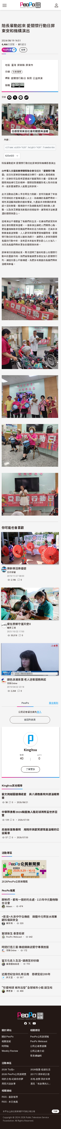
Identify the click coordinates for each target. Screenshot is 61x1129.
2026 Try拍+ (8, 1069)
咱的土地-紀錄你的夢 (12, 1078)
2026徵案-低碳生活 (40, 1069)
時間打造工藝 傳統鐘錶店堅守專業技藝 (25, 947)
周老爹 (9, 991)
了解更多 (30, 769)
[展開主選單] (4, 5)
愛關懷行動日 (18, 78)
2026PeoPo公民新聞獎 (15, 881)
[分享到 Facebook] (9, 97)
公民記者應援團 (38, 1046)
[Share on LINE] (21, 97)
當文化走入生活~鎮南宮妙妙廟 (20, 960)
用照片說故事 (9, 1083)
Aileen (9, 906)
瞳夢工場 (11, 628)
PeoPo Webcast (14, 937)
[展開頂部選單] (56, 5)
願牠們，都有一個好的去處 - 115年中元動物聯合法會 (30, 901)
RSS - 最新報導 (10, 1096)
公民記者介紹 (37, 1050)
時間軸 (5, 1046)
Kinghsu (30, 749)
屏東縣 (21, 65)
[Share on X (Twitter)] (15, 97)
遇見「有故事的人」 (40, 1083)
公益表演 (38, 78)
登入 (39, 712)
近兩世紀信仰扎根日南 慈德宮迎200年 (26, 974)
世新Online (12, 683)
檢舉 (23, 50)
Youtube (34, 1023)
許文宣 (9, 977)
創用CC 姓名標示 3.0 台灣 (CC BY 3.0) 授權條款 (18, 85)
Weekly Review (10, 1050)
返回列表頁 (30, 719)
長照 (29, 78)
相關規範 (6, 1041)
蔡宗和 (9, 923)
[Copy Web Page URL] (26, 97)
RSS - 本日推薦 (10, 1101)
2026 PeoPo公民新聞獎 (14, 1074)
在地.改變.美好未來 (40, 1078)
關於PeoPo (7, 1036)
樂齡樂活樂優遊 (16, 568)
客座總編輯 (36, 1055)
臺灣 (13, 65)
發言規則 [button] (53, 703)
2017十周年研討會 (40, 1074)
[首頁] (30, 5)
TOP (55, 1111)
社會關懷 (17, 72)
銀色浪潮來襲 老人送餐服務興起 (26, 679)
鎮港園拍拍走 (12, 964)
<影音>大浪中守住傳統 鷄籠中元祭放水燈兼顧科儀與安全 (29, 918)
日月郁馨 (11, 572)
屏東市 (29, 65)
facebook (25, 1023)
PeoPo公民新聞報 (39, 1036)
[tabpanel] (30, 712)
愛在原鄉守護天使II (19, 624)
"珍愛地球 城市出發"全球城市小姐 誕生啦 (27, 987)
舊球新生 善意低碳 (13, 933)
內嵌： (7, 139)
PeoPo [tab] (25, 703)
